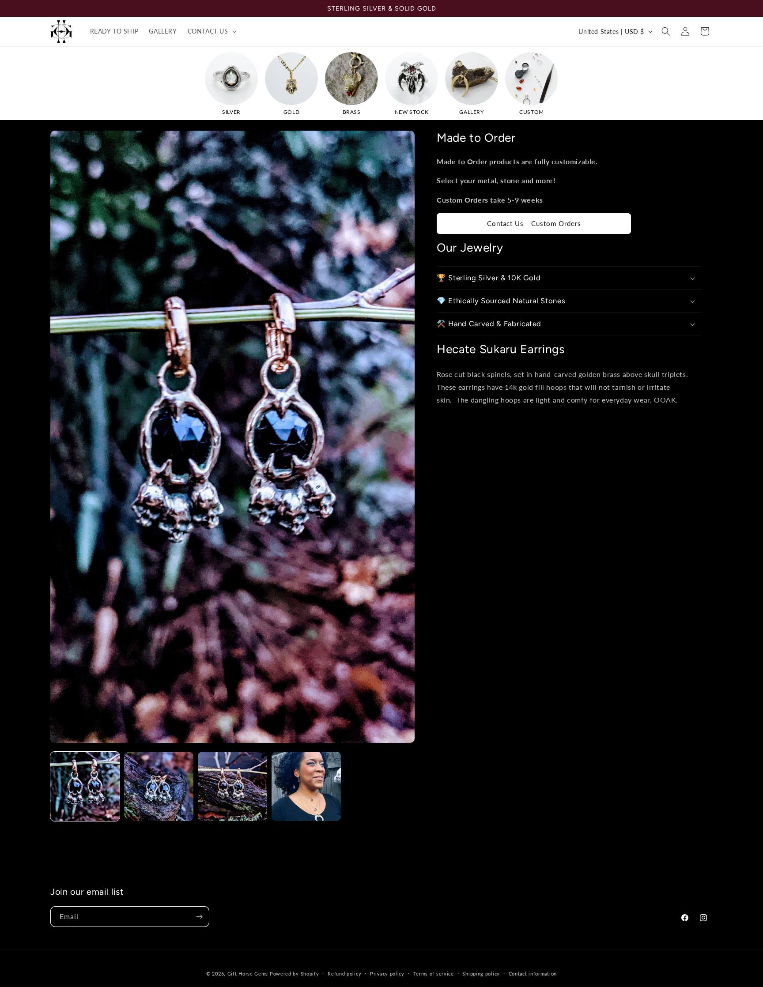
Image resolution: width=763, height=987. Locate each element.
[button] (211, 31)
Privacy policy (387, 973)
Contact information (533, 973)
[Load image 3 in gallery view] (232, 786)
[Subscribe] (199, 916)
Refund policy (344, 973)
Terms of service (433, 973)
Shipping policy (481, 973)
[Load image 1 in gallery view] (85, 786)
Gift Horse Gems (247, 973)
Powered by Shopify (294, 973)
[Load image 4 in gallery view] (306, 786)
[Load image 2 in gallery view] (158, 786)
